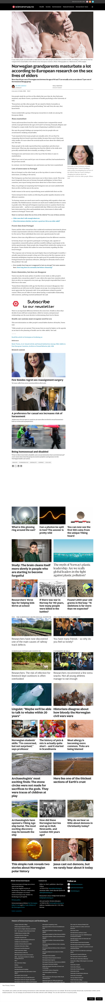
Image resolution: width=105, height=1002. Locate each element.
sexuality (33, 462)
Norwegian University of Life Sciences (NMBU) (54, 962)
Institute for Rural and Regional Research (25, 939)
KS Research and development (22, 948)
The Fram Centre (74, 930)
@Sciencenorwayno (77, 887)
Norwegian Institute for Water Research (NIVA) (54, 934)
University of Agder (75, 964)
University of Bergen (75, 967)
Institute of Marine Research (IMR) (23, 944)
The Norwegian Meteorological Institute (80, 944)
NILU (16, 960)
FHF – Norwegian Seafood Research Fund (25, 931)
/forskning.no (75, 891)
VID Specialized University (76, 977)
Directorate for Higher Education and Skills (25, 928)
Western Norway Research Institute (79, 982)
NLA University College (20, 962)
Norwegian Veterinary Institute (50, 964)
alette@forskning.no (46, 892)
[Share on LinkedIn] (18, 466)
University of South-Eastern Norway (79, 973)
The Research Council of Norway (78, 954)
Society (48, 7)
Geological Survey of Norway (22, 935)
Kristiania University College (22, 946)
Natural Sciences (68, 7)
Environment (56, 7)
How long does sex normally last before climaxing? (34, 267)
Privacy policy (16, 900)
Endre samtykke (17, 911)
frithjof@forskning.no (46, 898)
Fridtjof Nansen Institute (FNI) (22, 933)
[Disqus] (52, 487)
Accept (99, 998)
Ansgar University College (21, 924)
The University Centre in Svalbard (78, 956)
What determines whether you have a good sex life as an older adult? (36, 221)
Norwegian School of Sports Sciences (52, 957)
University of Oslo (74, 971)
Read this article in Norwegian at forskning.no (27, 337)
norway (41, 462)
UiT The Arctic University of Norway (79, 958)
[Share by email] (21, 466)
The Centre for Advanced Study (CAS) (79, 924)
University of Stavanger (76, 975)
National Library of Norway (21, 952)
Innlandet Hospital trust (20, 937)
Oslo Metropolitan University (50, 972)
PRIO (44, 974)
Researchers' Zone (82, 7)
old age (48, 462)
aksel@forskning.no (55, 888)
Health (41, 7)
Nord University (18, 967)
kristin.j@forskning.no (57, 903)
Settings (91, 998)
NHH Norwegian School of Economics (24, 954)
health (14, 462)
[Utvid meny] (92, 7)
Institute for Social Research (21, 941)
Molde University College (21, 950)
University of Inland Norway (77, 969)
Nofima (16, 965)
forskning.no (23, 462)
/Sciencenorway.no (76, 884)
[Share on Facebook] (13, 466)
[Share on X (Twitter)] (15, 466)
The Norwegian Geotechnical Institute (79, 942)
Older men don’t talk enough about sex (26, 218)
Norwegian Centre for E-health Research (24, 977)
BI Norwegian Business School (22, 926)
